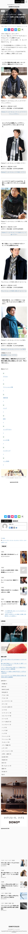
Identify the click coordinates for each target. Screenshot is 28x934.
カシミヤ (4, 540)
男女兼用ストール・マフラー (9, 355)
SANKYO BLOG (14, 7)
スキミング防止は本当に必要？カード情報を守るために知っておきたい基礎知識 (13, 668)
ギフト (7, 540)
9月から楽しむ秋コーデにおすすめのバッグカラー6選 (13, 660)
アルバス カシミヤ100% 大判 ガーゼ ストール (13, 291)
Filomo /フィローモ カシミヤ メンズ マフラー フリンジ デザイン (14, 113)
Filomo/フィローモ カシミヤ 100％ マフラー (13, 172)
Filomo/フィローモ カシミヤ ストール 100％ (13, 349)
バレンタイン (16, 540)
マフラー (21, 540)
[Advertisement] (14, 498)
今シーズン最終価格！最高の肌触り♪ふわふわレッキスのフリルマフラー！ (10, 604)
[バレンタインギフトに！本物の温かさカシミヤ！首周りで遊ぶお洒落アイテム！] (15, 29)
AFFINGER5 (14, 932)
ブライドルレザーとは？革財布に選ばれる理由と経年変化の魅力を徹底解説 (13, 676)
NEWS (3, 538)
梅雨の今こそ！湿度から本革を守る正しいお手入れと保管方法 (13, 672)
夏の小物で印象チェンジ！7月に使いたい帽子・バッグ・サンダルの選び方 (14, 664)
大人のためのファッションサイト (14, 929)
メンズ (5, 542)
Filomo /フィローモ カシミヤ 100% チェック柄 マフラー (14, 233)
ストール (11, 540)
